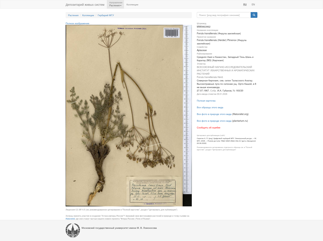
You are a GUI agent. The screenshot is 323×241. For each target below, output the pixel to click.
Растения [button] (114, 5)
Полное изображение (77, 23)
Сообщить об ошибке (208, 127)
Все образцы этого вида (210, 107)
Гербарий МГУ (106, 15)
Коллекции (132, 4)
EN (253, 4)
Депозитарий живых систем (85, 4)
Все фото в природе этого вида (214, 114)
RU (245, 4)
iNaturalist (70, 218)
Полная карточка (206, 100)
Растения (73, 15)
